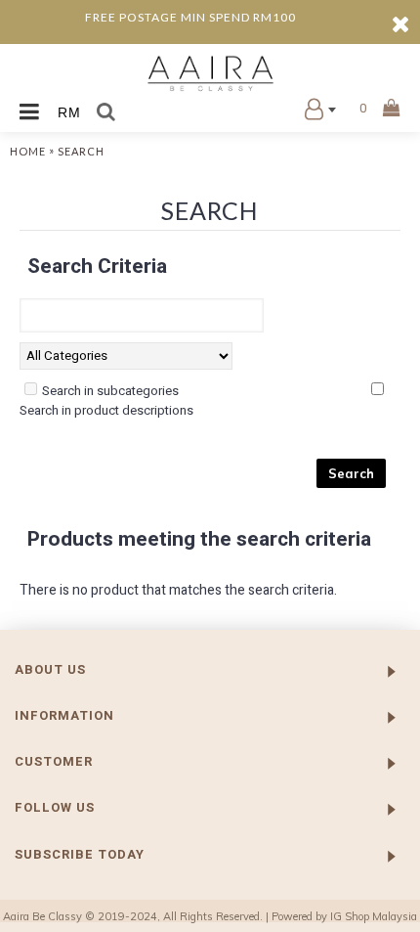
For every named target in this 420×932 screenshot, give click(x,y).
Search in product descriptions (106, 410)
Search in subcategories (110, 390)
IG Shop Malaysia (373, 916)
